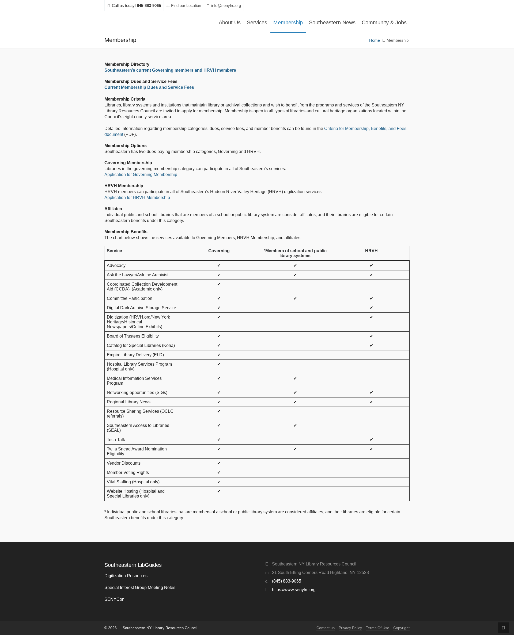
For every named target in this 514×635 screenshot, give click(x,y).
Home (374, 40)
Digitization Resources (126, 575)
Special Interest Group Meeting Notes (139, 587)
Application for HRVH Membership (137, 197)
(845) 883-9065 (286, 581)
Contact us (325, 628)
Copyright (401, 628)
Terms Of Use (377, 628)
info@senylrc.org (226, 5)
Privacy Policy (350, 628)
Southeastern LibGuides (133, 565)
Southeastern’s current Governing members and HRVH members (170, 70)
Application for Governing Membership (140, 174)
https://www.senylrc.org (294, 589)
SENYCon (114, 599)
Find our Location (186, 5)
